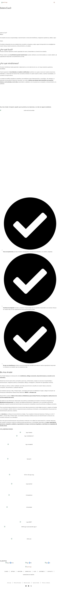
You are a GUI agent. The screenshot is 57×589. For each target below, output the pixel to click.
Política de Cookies (27, 582)
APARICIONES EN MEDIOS (28, 574)
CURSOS (6, 571)
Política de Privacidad (17, 582)
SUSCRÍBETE (42, 571)
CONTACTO (50, 571)
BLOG (35, 571)
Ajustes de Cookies (36, 582)
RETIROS (13, 571)
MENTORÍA (20, 571)
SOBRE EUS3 (28, 571)
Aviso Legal (9, 582)
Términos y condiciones (46, 582)
